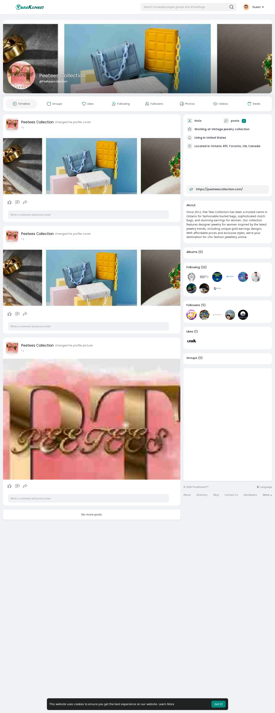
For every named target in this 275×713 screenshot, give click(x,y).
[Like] (17, 202)
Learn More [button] (166, 704)
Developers (250, 495)
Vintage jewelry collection (230, 129)
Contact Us (231, 495)
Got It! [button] (218, 704)
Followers (193, 305)
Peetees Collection (62, 75)
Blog (216, 495)
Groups (191, 358)
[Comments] (17, 202)
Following (193, 267)
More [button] (266, 495)
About (187, 495)
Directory (202, 495)
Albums (191, 252)
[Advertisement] (227, 396)
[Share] (25, 202)
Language (265, 487)
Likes (189, 331)
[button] (188, 7)
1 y (22, 127)
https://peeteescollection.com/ (219, 189)
